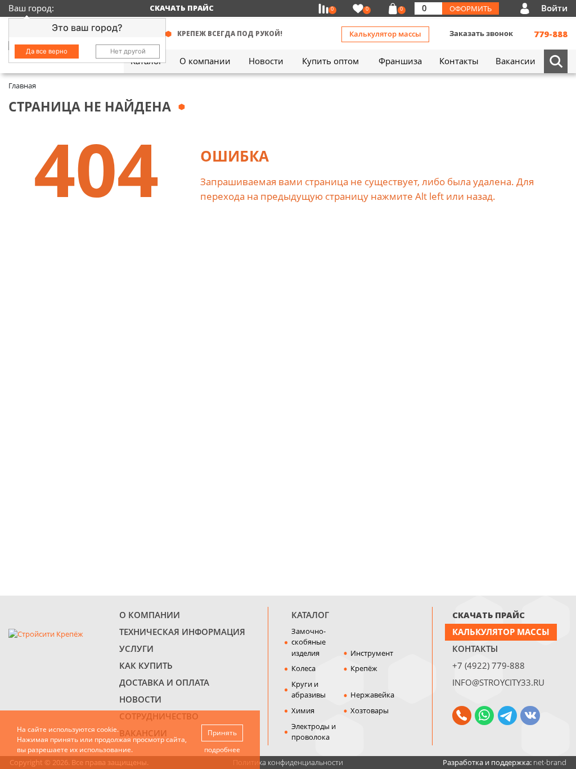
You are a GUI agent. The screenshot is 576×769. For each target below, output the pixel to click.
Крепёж (363, 668)
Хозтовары (369, 710)
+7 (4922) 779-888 (488, 665)
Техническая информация (182, 631)
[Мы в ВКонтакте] (529, 715)
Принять (222, 732)
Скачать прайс (182, 8)
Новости (140, 699)
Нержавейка (372, 695)
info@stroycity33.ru (498, 682)
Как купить (146, 665)
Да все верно (47, 51)
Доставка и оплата (164, 682)
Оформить (470, 8)
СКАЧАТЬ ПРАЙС (488, 614)
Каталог (310, 614)
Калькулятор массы (385, 34)
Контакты (475, 648)
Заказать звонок (481, 33)
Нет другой (128, 51)
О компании (149, 614)
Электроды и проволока (313, 732)
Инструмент (371, 653)
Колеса (303, 668)
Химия (302, 710)
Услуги (136, 648)
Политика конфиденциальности (288, 762)
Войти (554, 8)
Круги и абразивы (308, 689)
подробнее (222, 749)
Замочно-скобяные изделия (308, 642)
